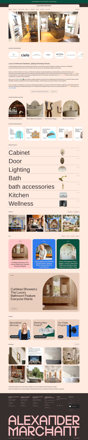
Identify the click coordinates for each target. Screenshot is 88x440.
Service (69, 86)
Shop (74, 73)
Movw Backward (9, 55)
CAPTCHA (70, 403)
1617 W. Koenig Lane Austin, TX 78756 (12, 400)
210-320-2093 (35, 403)
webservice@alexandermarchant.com (62, 399)
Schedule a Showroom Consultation (40, 91)
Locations (11, 88)
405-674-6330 (47, 405)
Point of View (19, 79)
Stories (72, 236)
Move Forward (79, 55)
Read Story (14, 308)
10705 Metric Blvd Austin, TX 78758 (24, 400)
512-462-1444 (11, 403)
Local (68, 236)
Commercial (76, 211)
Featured (61, 75)
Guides (63, 236)
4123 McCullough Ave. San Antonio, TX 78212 (37, 400)
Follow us (76, 344)
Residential (70, 211)
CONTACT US (53, 91)
